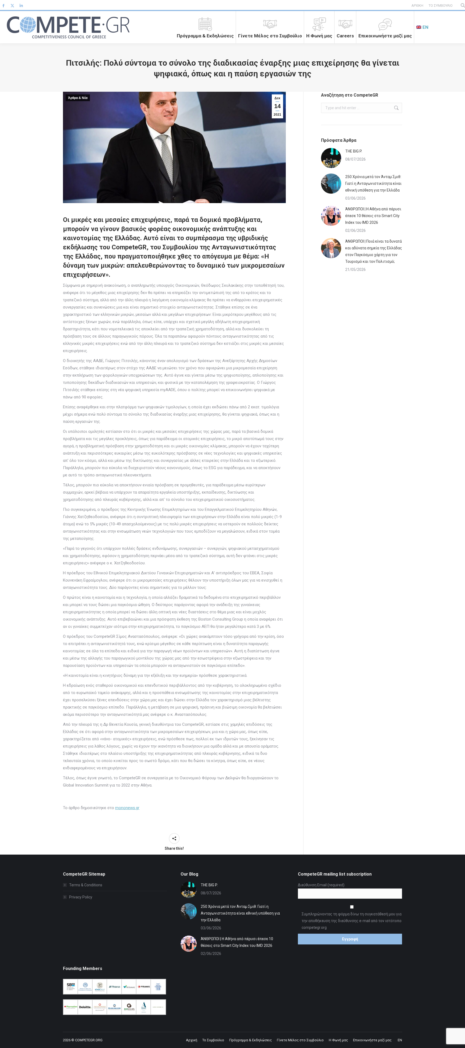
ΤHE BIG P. (353, 151)
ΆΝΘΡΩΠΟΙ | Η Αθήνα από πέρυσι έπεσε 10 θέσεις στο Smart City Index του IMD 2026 (373, 216)
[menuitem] (422, 27)
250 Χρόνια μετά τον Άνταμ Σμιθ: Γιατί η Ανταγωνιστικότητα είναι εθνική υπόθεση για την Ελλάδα (373, 183)
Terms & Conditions (85, 885)
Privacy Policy (80, 897)
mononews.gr (127, 807)
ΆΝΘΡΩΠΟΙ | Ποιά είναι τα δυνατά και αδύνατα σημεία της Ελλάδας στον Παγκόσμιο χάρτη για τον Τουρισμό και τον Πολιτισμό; (373, 251)
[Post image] (331, 158)
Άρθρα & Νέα (77, 98)
